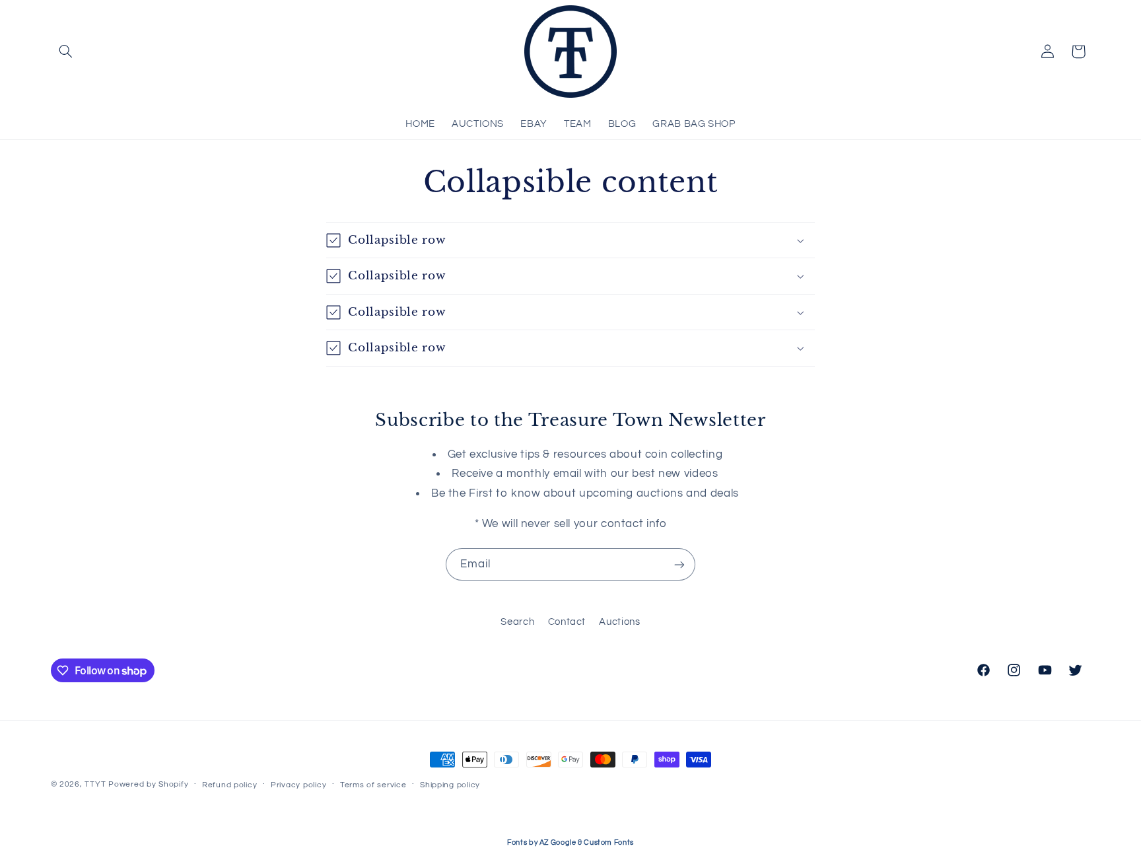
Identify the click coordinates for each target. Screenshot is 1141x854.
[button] (66, 51)
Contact (567, 622)
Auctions (619, 622)
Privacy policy (298, 785)
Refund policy (230, 785)
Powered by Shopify (148, 784)
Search (517, 622)
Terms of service (373, 785)
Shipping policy (450, 785)
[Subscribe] (679, 564)
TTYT (95, 784)
